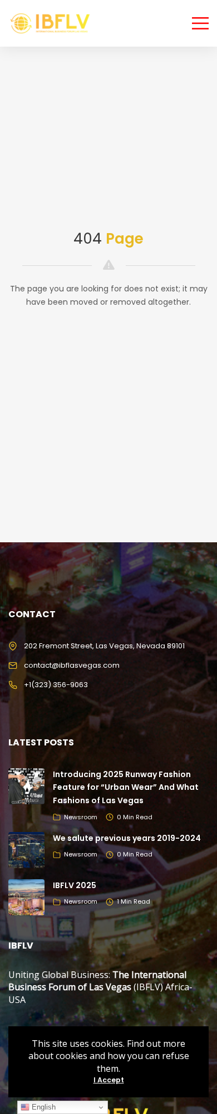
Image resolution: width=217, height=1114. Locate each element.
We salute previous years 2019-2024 (127, 838)
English (42, 1107)
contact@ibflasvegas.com (72, 665)
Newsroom (80, 817)
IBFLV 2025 (74, 885)
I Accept (108, 1080)
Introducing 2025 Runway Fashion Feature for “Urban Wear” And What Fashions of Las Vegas (126, 787)
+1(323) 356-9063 (56, 684)
